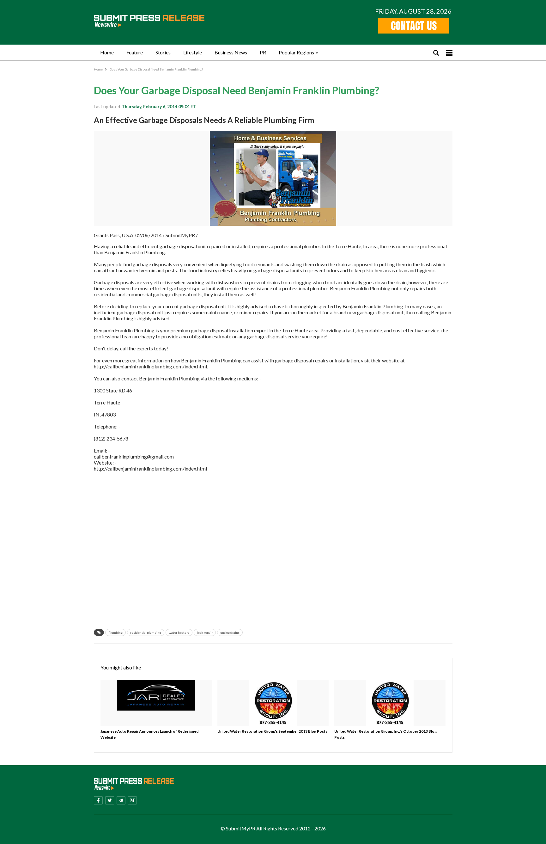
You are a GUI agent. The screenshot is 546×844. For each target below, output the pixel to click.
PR (263, 52)
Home (107, 52)
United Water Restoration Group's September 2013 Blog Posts (272, 731)
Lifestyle (192, 52)
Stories (163, 52)
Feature (134, 52)
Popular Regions (296, 52)
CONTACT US (414, 26)
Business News (231, 52)
